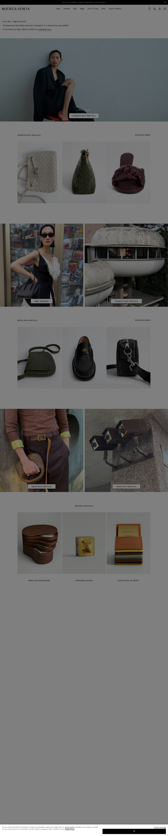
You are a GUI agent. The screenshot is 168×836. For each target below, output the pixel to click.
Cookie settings (160, 828)
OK (134, 831)
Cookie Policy (69, 829)
